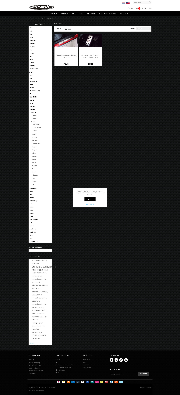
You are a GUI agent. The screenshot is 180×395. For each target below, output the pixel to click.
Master (34, 162)
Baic (31, 34)
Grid (65, 28)
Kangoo (34, 150)
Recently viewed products (64, 365)
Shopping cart (87, 367)
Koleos (34, 153)
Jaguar (32, 72)
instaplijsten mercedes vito (38, 324)
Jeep (31, 75)
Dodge (32, 53)
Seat (31, 194)
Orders (85, 362)
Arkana (34, 118)
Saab (31, 191)
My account (86, 360)
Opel (31, 103)
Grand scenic (36, 144)
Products (64, 13)
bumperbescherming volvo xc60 (39, 318)
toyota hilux (42, 335)
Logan (34, 159)
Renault (33, 113)
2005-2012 (36, 124)
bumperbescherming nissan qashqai (39, 274)
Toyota (32, 213)
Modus (34, 169)
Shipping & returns (35, 365)
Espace (34, 134)
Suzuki (32, 207)
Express (34, 137)
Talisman (35, 175)
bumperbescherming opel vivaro (40, 287)
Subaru (32, 204)
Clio (34, 122)
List (69, 28)
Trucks (32, 226)
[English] (128, 3)
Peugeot (32, 106)
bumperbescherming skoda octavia (40, 293)
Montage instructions (107, 13)
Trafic (34, 178)
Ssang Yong (33, 201)
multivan (34, 335)
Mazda (32, 88)
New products (60, 370)
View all (32, 343)
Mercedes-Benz (35, 91)
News (57, 362)
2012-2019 (37, 127)
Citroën (32, 47)
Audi (31, 31)
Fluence (34, 140)
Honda (32, 62)
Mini (31, 94)
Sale (81, 13)
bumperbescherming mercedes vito (44, 268)
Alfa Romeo (33, 28)
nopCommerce (40, 391)
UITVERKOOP (91, 13)
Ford (31, 59)
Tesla (31, 210)
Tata (31, 216)
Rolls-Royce (33, 188)
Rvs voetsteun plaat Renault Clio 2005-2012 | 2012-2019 (90, 56)
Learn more (90, 204)
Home (30, 19)
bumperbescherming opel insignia (39, 280)
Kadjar (34, 147)
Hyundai (32, 66)
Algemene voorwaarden (36, 371)
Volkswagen (34, 219)
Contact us (124, 13)
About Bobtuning (34, 363)
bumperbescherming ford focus (39, 261)
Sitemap (31, 360)
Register (144, 8)
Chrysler (32, 44)
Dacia (31, 50)
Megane (34, 166)
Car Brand (53, 13)
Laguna (34, 156)
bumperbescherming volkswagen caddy (39, 305)
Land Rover (33, 81)
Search (58, 360)
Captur (34, 115)
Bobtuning (33, 251)
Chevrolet (33, 40)
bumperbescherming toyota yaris (39, 299)
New (73, 13)
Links (57, 373)
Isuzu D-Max (34, 69)
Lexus (31, 84)
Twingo (34, 181)
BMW (31, 37)
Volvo (31, 223)
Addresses (86, 365)
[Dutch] (124, 3)
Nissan (32, 100)
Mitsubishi (33, 97)
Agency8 (149, 387)
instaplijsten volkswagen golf (37, 330)
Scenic (34, 172)
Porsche (32, 110)
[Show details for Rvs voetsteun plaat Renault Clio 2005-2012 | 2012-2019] (90, 40)
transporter (36, 338)
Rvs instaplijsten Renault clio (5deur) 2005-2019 (66, 56)
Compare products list (63, 367)
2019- (35, 130)
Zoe (33, 184)
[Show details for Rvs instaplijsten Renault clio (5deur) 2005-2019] (66, 40)
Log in (149, 8)
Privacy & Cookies (34, 368)
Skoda (32, 197)
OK (89, 199)
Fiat (31, 56)
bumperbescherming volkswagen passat (39, 312)
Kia (31, 78)
